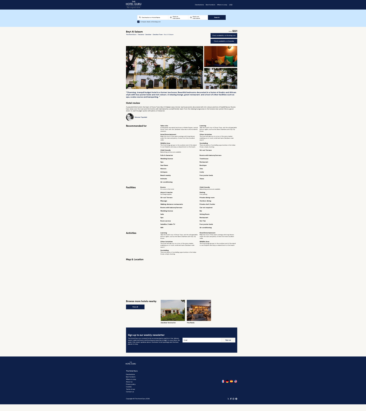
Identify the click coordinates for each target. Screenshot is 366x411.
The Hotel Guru (132, 371)
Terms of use (130, 389)
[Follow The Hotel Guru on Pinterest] (236, 399)
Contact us (130, 392)
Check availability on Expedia (224, 41)
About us (129, 382)
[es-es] (231, 381)
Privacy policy (131, 384)
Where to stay (222, 5)
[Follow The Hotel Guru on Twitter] (228, 399)
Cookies (129, 387)
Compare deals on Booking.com (150, 22)
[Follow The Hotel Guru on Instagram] (233, 399)
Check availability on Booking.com (224, 35)
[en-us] (235, 381)
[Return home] (133, 4)
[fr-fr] (223, 381)
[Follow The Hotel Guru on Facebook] (231, 399)
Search (217, 17)
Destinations (199, 5)
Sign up (228, 340)
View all (135, 307)
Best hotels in (210, 5)
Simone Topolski (141, 117)
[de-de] (227, 381)
